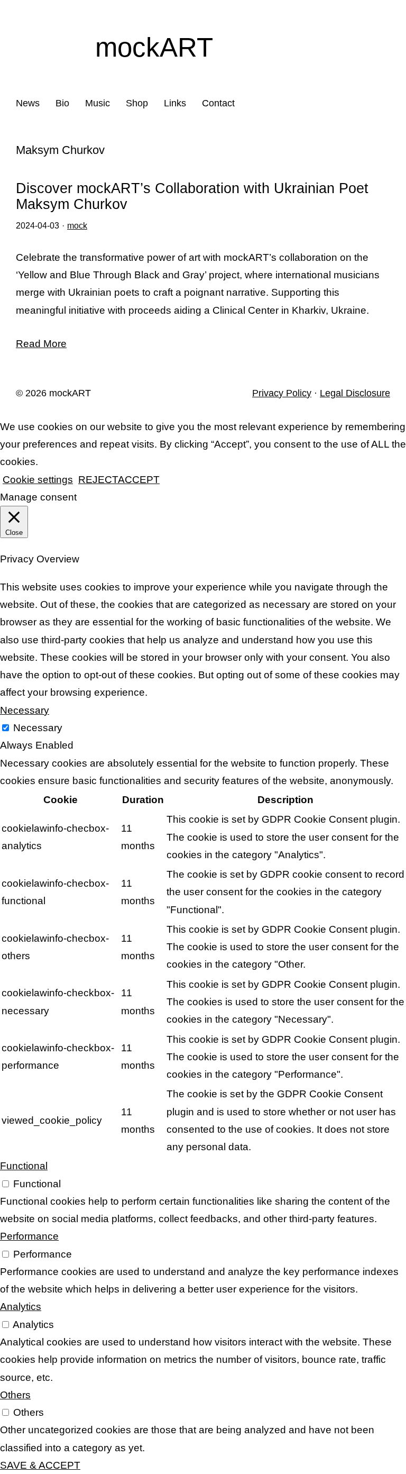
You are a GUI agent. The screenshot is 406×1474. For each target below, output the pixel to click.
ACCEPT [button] (139, 479)
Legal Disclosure (355, 393)
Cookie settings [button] (38, 479)
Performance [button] (29, 1236)
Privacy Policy (281, 393)
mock (77, 225)
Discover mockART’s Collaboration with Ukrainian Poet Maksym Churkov (192, 196)
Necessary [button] (24, 710)
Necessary (37, 727)
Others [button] (15, 1394)
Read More (41, 343)
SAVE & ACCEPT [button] (40, 1465)
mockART (154, 47)
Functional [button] (24, 1165)
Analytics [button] (20, 1306)
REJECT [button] (98, 479)
